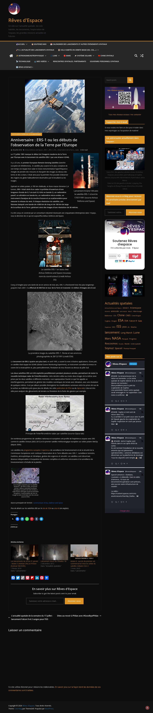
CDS (114, 315)
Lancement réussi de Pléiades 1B (53, 561)
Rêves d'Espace (25, 20)
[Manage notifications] (147, 708)
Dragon (114, 321)
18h (140, 373)
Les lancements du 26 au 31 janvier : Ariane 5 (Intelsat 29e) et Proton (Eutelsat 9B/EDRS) (24, 563)
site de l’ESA (46, 508)
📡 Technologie (23, 61)
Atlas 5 (130, 311)
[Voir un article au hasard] (142, 56)
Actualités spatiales (118, 303)
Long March (126, 332)
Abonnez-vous (74, 601)
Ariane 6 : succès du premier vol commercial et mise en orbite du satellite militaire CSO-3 (83, 563)
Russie (127, 344)
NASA (116, 338)
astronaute (123, 311)
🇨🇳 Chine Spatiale (106, 55)
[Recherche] (130, 80)
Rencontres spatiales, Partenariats (69, 61)
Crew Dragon (136, 316)
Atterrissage (137, 311)
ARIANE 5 (126, 308)
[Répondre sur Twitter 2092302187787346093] (113, 502)
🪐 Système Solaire (83, 55)
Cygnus (107, 321)
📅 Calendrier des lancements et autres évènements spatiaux (78, 44)
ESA (55, 150)
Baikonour (108, 315)
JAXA (124, 326)
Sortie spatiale (136, 344)
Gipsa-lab (80, 388)
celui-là (56, 508)
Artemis (107, 311)
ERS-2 (50, 150)
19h (140, 438)
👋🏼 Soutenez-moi (38, 44)
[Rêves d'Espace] (11, 56)
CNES (128, 315)
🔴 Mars (67, 55)
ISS (118, 326)
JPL (129, 327)
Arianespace (135, 307)
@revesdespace (130, 373)
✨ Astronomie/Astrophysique (30, 55)
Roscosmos (111, 343)
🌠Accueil (20, 44)
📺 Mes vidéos (40, 61)
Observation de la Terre (65, 150)
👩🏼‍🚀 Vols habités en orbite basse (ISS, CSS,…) (77, 50)
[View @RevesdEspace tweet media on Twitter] (127, 395)
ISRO (113, 327)
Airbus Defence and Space (34, 150)
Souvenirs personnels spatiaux (104, 61)
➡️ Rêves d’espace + (24, 67)
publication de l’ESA (64, 388)
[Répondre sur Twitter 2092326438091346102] (113, 464)
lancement (112, 332)
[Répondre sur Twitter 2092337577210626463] (113, 430)
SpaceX (118, 348)
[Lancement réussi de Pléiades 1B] (54, 552)
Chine (121, 315)
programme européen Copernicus (37, 450)
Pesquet (125, 339)
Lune (136, 332)
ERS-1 (46, 150)
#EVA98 (114, 376)
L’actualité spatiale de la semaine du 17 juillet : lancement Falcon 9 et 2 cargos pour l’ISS (32, 617)
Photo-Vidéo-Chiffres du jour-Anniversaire (26, 134)
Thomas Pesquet (129, 348)
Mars (108, 338)
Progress (133, 339)
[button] (26, 44)
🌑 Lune (53, 55)
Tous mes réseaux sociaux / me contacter (124, 114)
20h (140, 471)
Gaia (140, 321)
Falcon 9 (133, 320)
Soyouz (109, 348)
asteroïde (115, 311)
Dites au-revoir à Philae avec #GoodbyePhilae (77, 615)
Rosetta (121, 344)
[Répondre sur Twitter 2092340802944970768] (113, 401)
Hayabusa (108, 327)
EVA (126, 320)
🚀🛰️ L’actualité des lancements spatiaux (35, 50)
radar (77, 150)
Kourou (134, 327)
